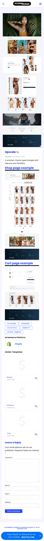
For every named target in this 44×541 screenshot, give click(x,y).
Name (7, 485)
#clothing (11, 323)
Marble (9, 377)
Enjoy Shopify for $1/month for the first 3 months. (21, 535)
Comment (9, 457)
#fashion (25, 323)
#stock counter (14, 332)
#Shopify (26, 328)
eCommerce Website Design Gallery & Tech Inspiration (22, 528)
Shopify (18, 344)
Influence (10, 405)
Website (7, 502)
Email (7, 494)
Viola (9, 433)
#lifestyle (12, 328)
